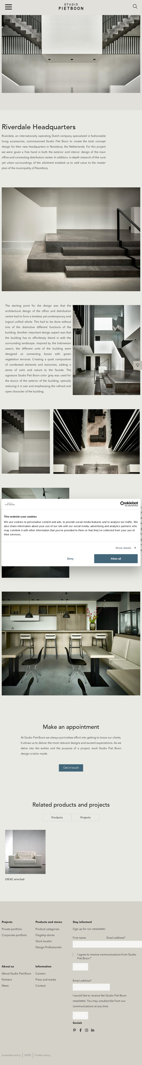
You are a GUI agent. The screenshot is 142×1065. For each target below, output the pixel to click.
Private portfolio (12, 929)
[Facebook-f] (80, 1030)
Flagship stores (45, 935)
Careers (41, 973)
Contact (41, 986)
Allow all (116, 558)
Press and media (46, 979)
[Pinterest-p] (74, 1030)
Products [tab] (57, 817)
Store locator (44, 941)
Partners (7, 979)
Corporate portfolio (14, 935)
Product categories (47, 929)
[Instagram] (86, 1030)
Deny (70, 558)
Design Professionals (48, 947)
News (5, 986)
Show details (123, 547)
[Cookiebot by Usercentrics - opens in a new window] (123, 503)
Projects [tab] (85, 817)
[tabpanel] (71, 856)
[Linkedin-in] (92, 1030)
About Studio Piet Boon (16, 973)
